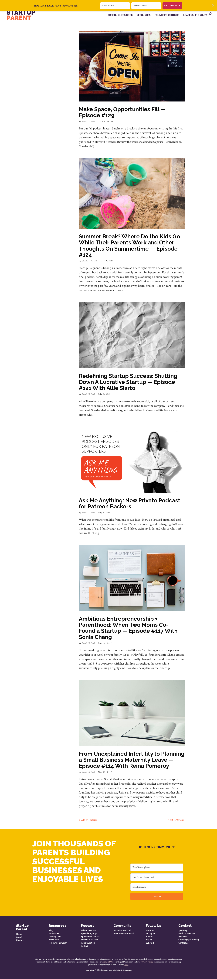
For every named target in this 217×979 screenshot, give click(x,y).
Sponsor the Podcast (90, 936)
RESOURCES (144, 15)
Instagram (150, 933)
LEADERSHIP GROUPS (195, 15)
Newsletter (54, 933)
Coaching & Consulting (188, 939)
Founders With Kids (123, 930)
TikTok (149, 939)
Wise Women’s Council (124, 933)
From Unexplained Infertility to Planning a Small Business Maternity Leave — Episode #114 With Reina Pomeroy (131, 759)
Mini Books (54, 939)
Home (19, 934)
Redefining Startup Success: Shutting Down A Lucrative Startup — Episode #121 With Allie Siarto (128, 382)
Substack (150, 943)
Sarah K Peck (89, 121)
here (126, 964)
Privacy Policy (147, 961)
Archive (84, 946)
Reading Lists (55, 936)
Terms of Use (108, 961)
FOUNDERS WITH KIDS (167, 15)
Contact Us (183, 943)
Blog (51, 930)
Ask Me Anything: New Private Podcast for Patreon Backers (129, 503)
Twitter (149, 936)
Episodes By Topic (89, 933)
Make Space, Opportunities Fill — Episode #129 (122, 112)
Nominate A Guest (89, 939)
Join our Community (58, 943)
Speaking (182, 930)
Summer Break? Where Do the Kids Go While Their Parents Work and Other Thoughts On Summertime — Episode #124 (129, 245)
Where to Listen (88, 930)
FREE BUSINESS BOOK (120, 15)
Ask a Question (88, 943)
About (19, 937)
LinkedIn (150, 930)
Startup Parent (89, 261)
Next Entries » (176, 820)
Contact (20, 940)
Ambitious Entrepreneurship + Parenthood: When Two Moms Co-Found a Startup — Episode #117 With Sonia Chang (128, 627)
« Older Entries (88, 820)
